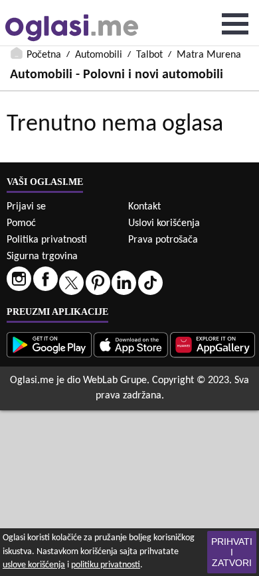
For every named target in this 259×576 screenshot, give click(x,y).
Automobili (98, 55)
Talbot (149, 55)
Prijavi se (26, 207)
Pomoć (21, 223)
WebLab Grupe (115, 380)
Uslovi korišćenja (164, 223)
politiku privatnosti (105, 565)
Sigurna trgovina (42, 256)
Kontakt (144, 207)
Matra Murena (209, 55)
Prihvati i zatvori (231, 552)
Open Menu (235, 23)
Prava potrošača (163, 240)
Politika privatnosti (47, 240)
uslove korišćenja (34, 565)
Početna (44, 55)
